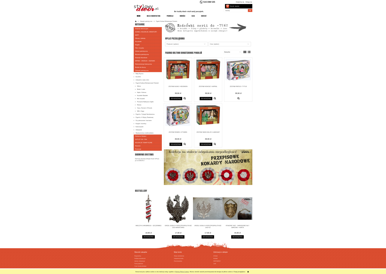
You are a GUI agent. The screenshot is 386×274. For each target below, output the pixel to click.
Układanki (139, 130)
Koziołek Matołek (142, 95)
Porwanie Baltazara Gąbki (145, 102)
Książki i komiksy (141, 123)
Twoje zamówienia (179, 256)
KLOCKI (138, 77)
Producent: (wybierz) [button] (173, 44)
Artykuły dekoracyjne (141, 28)
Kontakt (215, 258)
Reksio (139, 105)
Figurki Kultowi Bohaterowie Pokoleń (147, 83)
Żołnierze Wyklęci (140, 136)
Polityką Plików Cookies (182, 271)
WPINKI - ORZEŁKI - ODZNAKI (145, 61)
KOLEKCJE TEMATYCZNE (143, 142)
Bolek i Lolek (141, 89)
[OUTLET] (205, 27)
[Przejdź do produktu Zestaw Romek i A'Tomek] (178, 117)
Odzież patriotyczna (141, 51)
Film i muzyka (139, 48)
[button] (184, 98)
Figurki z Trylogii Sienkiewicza (145, 114)
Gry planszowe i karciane (144, 120)
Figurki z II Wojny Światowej (144, 117)
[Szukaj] (250, 10)
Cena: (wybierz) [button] (214, 44)
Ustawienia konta (178, 258)
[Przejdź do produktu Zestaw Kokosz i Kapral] (208, 71)
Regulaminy (137, 256)
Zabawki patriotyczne (142, 70)
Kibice (139, 86)
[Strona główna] (146, 8)
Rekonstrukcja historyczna (143, 64)
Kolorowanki (139, 126)
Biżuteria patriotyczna (142, 54)
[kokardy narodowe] (208, 167)
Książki (137, 45)
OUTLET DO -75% (141, 139)
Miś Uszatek (141, 98)
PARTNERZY (217, 261)
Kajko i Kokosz (141, 92)
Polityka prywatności (140, 258)
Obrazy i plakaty (140, 38)
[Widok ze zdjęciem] (244, 52)
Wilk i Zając (140, 111)
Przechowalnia (178, 261)
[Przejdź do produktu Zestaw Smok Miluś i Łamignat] (208, 117)
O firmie (215, 256)
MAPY (137, 35)
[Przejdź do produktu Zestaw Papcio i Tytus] (238, 71)
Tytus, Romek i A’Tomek (144, 108)
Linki (214, 263)
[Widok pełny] (249, 52)
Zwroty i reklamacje (139, 261)
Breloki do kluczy (140, 67)
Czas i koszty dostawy (140, 266)
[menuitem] (138, 16)
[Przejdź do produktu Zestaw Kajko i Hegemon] (178, 71)
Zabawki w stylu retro (142, 80)
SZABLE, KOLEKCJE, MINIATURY (146, 32)
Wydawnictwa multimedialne (144, 133)
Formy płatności (138, 263)
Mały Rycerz (139, 73)
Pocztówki (138, 41)
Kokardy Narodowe (141, 57)
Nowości (137, 146)
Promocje (138, 149)
